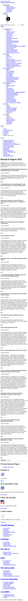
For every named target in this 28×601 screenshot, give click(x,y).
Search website (4, 25)
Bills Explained (6, 543)
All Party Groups (10, 67)
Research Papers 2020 (8, 155)
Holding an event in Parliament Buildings (15, 92)
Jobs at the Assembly (11, 110)
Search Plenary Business (11, 38)
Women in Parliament (11, 100)
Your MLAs (6, 53)
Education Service (10, 89)
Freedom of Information (8, 587)
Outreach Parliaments (11, 101)
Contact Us (3, 522)
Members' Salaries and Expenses (13, 60)
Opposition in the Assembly (12, 41)
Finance (5, 134)
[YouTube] (7, 16)
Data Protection (6, 584)
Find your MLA (7, 552)
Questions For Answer (11, 44)
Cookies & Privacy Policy (9, 596)
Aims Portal (9, 11)
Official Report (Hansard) (12, 42)
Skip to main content (5, 1)
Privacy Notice (6, 586)
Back (8, 30)
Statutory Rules (6, 544)
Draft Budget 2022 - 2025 (9, 142)
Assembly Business (7, 29)
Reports (5, 153)
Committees (9, 10)
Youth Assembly (10, 90)
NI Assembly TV (10, 72)
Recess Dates (9, 111)
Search (2, 480)
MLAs (7, 58)
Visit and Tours (6, 570)
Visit (7, 87)
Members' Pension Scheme (12, 64)
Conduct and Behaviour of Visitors (11, 576)
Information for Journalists (12, 79)
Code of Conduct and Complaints (14, 63)
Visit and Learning (7, 82)
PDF (2, 181)
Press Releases (9, 73)
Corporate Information (11, 109)
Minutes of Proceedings (11, 51)
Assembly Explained (11, 81)
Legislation (8, 37)
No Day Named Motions (12, 50)
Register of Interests (10, 61)
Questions (5, 529)
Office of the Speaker (11, 47)
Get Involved (9, 88)
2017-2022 (5, 132)
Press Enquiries (9, 76)
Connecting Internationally (12, 93)
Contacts (5, 13)
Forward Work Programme (9, 152)
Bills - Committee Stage (8, 146)
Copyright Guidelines (8, 583)
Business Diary (9, 6)
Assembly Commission (11, 108)
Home (4, 128)
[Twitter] (8, 20)
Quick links (6, 114)
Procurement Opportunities (9, 588)
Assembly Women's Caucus (12, 52)
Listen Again (6, 148)
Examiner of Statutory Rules (9, 546)
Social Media (9, 75)
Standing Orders (10, 48)
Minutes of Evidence (8, 150)
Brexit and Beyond (7, 534)
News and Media (7, 68)
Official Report (9, 9)
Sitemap (5, 597)
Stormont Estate (9, 97)
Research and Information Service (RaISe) (15, 46)
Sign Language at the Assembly (13, 102)
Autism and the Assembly (12, 94)
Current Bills (6, 542)
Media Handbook (10, 80)
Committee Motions (7, 141)
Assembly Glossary (10, 98)
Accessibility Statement (8, 594)
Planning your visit (10, 96)
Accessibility (5, 592)
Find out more (4, 494)
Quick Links (6, 5)
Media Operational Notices (12, 77)
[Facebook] (7, 22)
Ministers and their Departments (13, 65)
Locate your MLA (10, 59)
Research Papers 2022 (8, 145)
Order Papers (9, 43)
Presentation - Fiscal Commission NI (11, 144)
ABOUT (5, 103)
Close (2, 126)
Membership (6, 149)
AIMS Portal (9, 34)
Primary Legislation (10, 7)
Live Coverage (9, 35)
